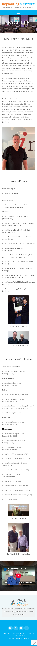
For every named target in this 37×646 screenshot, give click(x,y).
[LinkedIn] (15, 628)
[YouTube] (21, 628)
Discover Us (6, 633)
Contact (22, 636)
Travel (15, 636)
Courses (16, 633)
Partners (31, 633)
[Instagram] (26, 628)
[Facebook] (10, 628)
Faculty (23, 633)
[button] (18, 12)
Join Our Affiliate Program (19, 638)
